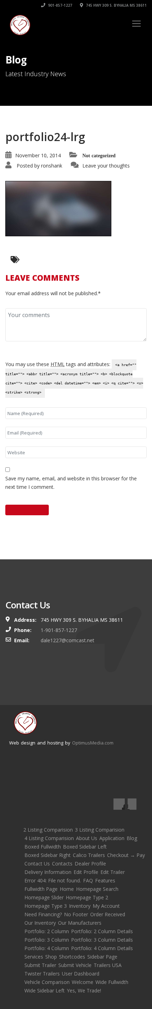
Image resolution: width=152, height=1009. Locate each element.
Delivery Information (47, 872)
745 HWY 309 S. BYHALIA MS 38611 (116, 5)
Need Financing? (43, 914)
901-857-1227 (59, 5)
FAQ (88, 880)
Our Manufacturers (79, 922)
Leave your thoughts (106, 165)
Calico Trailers (89, 855)
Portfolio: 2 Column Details (102, 931)
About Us (86, 838)
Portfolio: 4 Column (46, 948)
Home (67, 889)
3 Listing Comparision (99, 829)
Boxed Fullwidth (42, 846)
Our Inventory (40, 922)
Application (111, 838)
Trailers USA (108, 965)
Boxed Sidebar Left (85, 846)
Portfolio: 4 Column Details (102, 948)
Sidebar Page (102, 956)
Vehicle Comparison (47, 982)
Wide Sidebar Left (44, 990)
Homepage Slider (44, 897)
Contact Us (37, 863)
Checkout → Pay (126, 855)
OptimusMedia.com (92, 743)
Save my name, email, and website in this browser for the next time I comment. (71, 482)
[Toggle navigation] (136, 24)
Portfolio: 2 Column (46, 931)
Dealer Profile (90, 863)
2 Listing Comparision (48, 829)
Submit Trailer (40, 965)
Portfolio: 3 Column (46, 939)
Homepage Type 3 (45, 905)
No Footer (76, 914)
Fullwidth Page (41, 889)
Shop (51, 956)
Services (33, 956)
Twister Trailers (42, 973)
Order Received (107, 914)
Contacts (62, 863)
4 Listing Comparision (49, 838)
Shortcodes (72, 956)
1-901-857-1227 (59, 630)
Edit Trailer (112, 872)
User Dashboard (80, 973)
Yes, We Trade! (84, 990)
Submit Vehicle (75, 965)
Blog (132, 838)
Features (105, 880)
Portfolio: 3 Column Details (102, 939)
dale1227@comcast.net (67, 640)
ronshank (51, 165)
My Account (106, 905)
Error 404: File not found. (52, 880)
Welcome (82, 982)
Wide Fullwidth (111, 982)
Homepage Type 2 (87, 897)
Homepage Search (97, 889)
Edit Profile (86, 872)
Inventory (79, 905)
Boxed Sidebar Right (47, 855)
